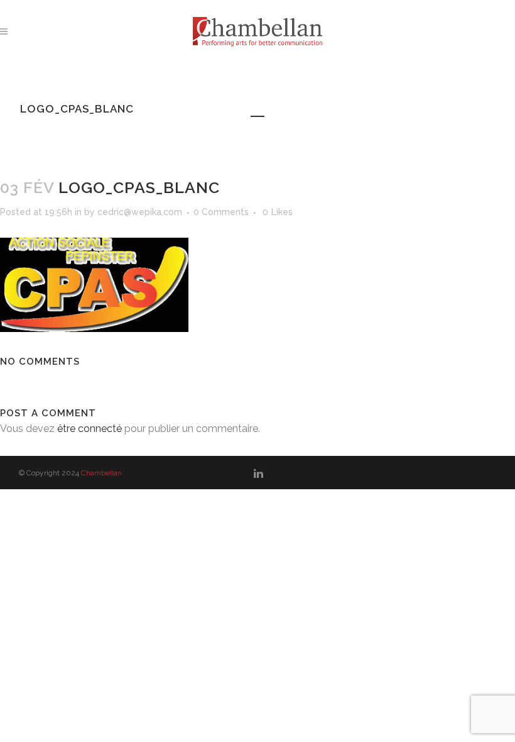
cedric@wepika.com (139, 212)
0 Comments (221, 212)
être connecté (89, 429)
